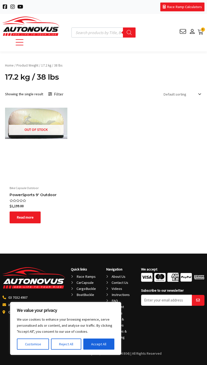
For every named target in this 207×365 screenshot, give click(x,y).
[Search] (129, 32)
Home (9, 65)
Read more (25, 217)
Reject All (66, 344)
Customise (33, 344)
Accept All (98, 344)
